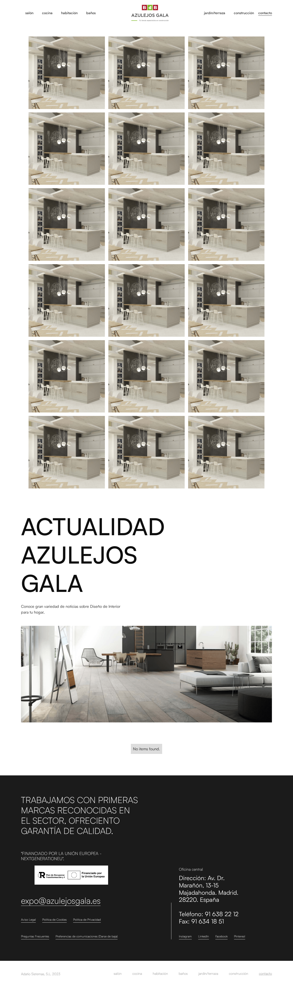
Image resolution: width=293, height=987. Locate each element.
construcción (238, 974)
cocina (137, 974)
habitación (160, 974)
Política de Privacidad (87, 919)
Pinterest (239, 936)
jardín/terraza (208, 974)
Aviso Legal (28, 919)
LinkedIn (203, 936)
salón (118, 974)
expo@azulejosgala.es (61, 900)
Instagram (185, 936)
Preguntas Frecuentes (35, 936)
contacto (265, 13)
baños (183, 974)
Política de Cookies (54, 919)
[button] (29, 13)
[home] (149, 13)
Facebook (221, 936)
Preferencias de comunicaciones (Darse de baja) (87, 936)
